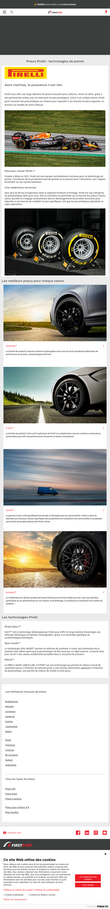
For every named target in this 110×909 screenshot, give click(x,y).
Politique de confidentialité (47, 890)
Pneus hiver (11, 793)
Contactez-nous (14, 832)
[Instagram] (95, 833)
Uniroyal (9, 750)
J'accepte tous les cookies (88, 877)
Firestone (10, 745)
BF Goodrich (11, 755)
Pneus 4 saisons (13, 798)
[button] (11, 12)
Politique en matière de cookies (18, 890)
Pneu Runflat (11, 812)
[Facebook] (77, 833)
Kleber (8, 731)
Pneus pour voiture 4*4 (17, 807)
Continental (11, 726)
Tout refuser (88, 885)
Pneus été (10, 788)
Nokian (9, 760)
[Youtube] (104, 833)
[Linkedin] (86, 833)
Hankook (10, 716)
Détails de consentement (15, 899)
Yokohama (10, 765)
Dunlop (9, 721)
